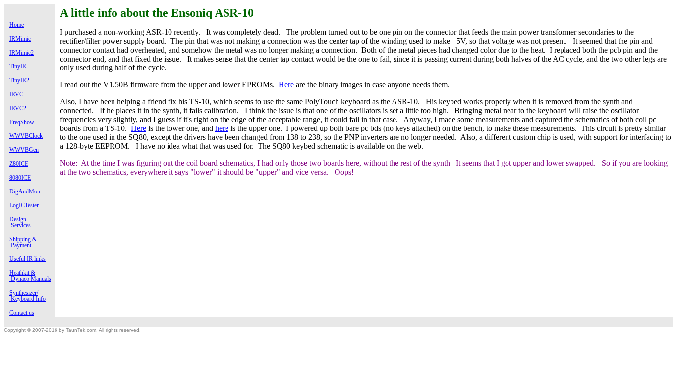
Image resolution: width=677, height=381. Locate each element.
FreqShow (21, 122)
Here (286, 84)
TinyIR (17, 66)
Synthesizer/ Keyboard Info (27, 295)
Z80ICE (18, 163)
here (221, 128)
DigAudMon (24, 191)
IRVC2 (17, 108)
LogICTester (24, 205)
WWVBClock (26, 135)
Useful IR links (27, 258)
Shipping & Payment (23, 242)
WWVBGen (24, 149)
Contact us (21, 312)
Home (16, 24)
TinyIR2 (19, 80)
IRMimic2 (21, 52)
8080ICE (20, 177)
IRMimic (20, 38)
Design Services (20, 222)
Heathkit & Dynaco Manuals (30, 275)
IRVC (16, 94)
